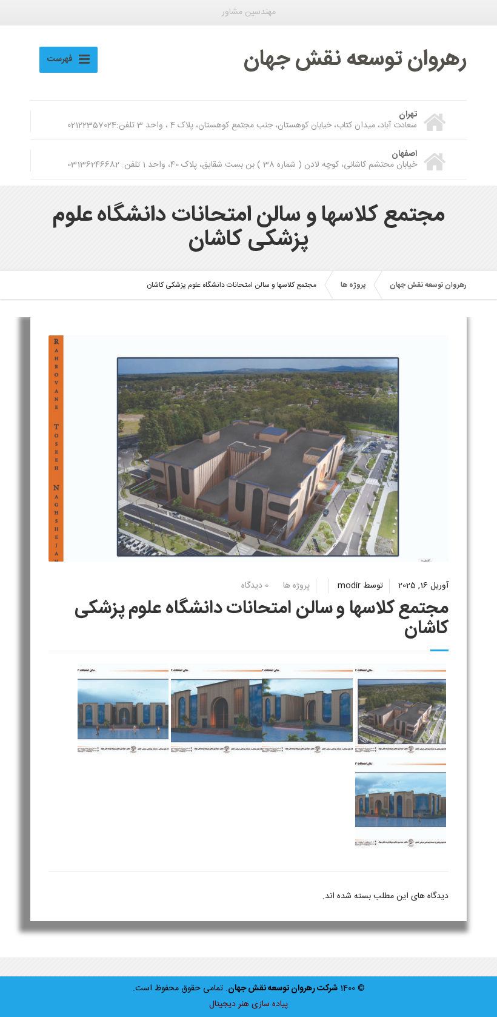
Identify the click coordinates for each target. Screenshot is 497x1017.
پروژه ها (296, 586)
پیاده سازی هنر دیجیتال (248, 1004)
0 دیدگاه (255, 586)
